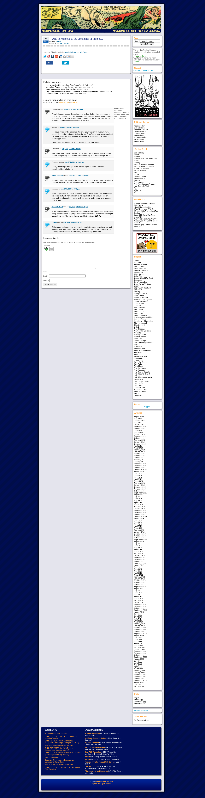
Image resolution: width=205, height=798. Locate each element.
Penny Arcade (139, 349)
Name (46, 272)
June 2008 (138, 663)
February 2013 (139, 553)
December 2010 (140, 604)
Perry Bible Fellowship (142, 350)
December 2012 (140, 557)
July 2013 (138, 544)
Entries (138, 700)
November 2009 (140, 630)
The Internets (64, 43)
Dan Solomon (139, 128)
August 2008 (139, 659)
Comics (137, 157)
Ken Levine (138, 309)
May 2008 (138, 665)
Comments (140, 702)
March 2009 (138, 645)
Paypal (147, 407)
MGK (59, 41)
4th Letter (137, 262)
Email (45, 276)
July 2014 (138, 520)
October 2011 (139, 585)
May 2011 (138, 595)
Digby (136, 286)
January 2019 (139, 442)
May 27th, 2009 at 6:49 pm (70, 189)
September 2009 (140, 634)
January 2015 (139, 509)
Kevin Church (139, 311)
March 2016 (138, 481)
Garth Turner (139, 296)
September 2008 (140, 657)
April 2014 (138, 526)
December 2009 (140, 628)
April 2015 (138, 503)
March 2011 (138, 598)
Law (135, 172)
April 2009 (138, 643)
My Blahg (137, 333)
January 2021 (139, 424)
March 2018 (138, 448)
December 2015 (140, 487)
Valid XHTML (96, 783)
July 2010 (138, 614)
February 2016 (139, 483)
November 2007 (140, 677)
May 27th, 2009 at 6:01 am (71, 149)
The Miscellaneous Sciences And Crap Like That (145, 185)
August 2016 (139, 471)
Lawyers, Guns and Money (144, 317)
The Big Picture (140, 368)
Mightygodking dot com (104, 781)
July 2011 (137, 591)
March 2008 (138, 669)
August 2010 (139, 612)
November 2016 (140, 466)
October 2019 (139, 438)
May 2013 (138, 548)
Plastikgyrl (138, 352)
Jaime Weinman (140, 132)
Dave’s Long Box (140, 282)
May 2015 (138, 501)
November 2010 (140, 606)
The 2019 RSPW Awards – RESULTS (59, 765)
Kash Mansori (139, 307)
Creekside (138, 280)
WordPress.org (139, 704)
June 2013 (138, 546)
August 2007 (139, 683)
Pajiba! (136, 345)
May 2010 (138, 618)
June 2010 (138, 616)
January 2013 (139, 555)
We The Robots (140, 392)
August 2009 (139, 636)
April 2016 (138, 479)
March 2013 (138, 552)
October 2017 (139, 458)
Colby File (138, 276)
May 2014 (138, 524)
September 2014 (140, 516)
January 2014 (139, 532)
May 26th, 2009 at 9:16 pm (73, 109)
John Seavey (139, 304)
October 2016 (139, 467)
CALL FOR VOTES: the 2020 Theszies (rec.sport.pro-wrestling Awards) (59, 749)
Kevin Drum (138, 313)
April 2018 (138, 446)
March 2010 (138, 622)
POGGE (137, 354)
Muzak (136, 174)
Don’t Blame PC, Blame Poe (57, 93)
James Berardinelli (141, 302)
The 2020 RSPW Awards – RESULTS (59, 745)
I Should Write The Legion (144, 167)
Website (46, 280)
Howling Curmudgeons (143, 300)
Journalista (138, 305)
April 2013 (138, 550)
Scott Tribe (138, 364)
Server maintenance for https (56, 734)
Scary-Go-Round (140, 362)
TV (135, 188)
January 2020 (139, 434)
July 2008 (138, 661)
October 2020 (139, 428)
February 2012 (139, 577)
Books (136, 155)
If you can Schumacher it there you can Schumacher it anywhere (59, 761)
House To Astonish (141, 298)
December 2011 (140, 581)
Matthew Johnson (141, 138)
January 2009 (139, 649)
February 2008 (139, 671)
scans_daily (138, 360)
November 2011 (140, 583)
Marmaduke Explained (142, 331)
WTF (136, 192)
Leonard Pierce (140, 319)
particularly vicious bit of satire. (76, 52)
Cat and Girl (138, 272)
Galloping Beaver (140, 294)
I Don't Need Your (144, 209)
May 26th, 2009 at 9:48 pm (69, 127)
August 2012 (139, 565)
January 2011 (139, 602)
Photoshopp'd (139, 178)
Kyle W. (54, 222)
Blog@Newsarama (141, 270)
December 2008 (140, 651)
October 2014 (139, 514)
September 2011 (140, 587)
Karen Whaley (139, 136)
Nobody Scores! (140, 335)
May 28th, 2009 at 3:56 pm (72, 222)
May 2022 (138, 419)
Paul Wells (138, 347)
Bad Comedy (139, 153)
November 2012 (140, 559)
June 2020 (138, 430)
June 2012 (138, 569)
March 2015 (138, 505)
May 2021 (138, 423)
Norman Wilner (140, 337)
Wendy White (139, 142)
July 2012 (138, 567)
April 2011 (138, 596)
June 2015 (138, 499)
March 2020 (138, 432)
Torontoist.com (139, 388)
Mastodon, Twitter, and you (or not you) (61, 87)
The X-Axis (138, 386)
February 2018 (139, 450)
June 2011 (138, 593)
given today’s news (52, 757)
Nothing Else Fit (140, 176)
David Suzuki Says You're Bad (145, 159)
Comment (46, 246)
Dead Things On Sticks (142, 284)
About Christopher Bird (142, 207)
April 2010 (138, 620)
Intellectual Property (141, 169)
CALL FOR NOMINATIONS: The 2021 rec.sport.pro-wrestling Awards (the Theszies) (62, 742)
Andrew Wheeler (140, 264)
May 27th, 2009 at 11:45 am (74, 162)
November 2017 (140, 456)
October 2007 (139, 679)
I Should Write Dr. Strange (144, 165)
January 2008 (139, 673)
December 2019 (140, 436)
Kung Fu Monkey (140, 315)
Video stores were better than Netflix (60, 89)
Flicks (136, 161)
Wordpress (106, 785)
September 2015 (140, 493)
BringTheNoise (57, 175)
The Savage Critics (141, 382)
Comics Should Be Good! (143, 278)
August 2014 (139, 518)
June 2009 (138, 639)
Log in (136, 698)
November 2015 (140, 489)
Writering (137, 190)
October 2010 (139, 608)
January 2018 (139, 452)
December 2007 (140, 675)
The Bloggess (139, 370)
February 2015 (139, 507)
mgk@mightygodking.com (143, 70)
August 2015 (139, 495)
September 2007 (140, 681)
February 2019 (139, 440)
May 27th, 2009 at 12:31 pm (79, 175)
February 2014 (139, 530)
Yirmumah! (138, 395)
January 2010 (139, 626)
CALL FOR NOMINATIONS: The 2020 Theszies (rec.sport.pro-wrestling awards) (62, 754)
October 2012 (139, 561)
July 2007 (138, 684)
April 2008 (138, 667)
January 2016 (139, 485)
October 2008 (139, 655)
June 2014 (138, 522)
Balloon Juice (139, 266)
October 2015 (139, 491)
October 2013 (139, 538)
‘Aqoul (136, 261)
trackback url (76, 102)
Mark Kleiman (139, 329)
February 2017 (139, 460)
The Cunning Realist (142, 374)
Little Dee (137, 327)
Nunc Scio (138, 339)
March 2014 (138, 528)
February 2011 (139, 600)
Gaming (137, 163)
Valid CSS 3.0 (106, 783)
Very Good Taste (140, 390)
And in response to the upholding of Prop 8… (77, 38)
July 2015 (138, 497)
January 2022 (139, 421)
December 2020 (140, 426)
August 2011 (139, 589)
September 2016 (140, 469)
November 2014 (140, 512)
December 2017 (140, 454)
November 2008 (140, 653)
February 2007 (139, 686)
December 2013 (140, 534)
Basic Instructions (140, 268)
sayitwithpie (138, 358)
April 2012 (138, 573)
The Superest (139, 384)
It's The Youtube (140, 170)
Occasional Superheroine (144, 343)
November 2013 (140, 536)
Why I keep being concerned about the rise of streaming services (72, 91)
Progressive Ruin (140, 356)
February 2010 (139, 624)
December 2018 (140, 444)
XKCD (136, 393)
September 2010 (140, 610)
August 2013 (139, 542)
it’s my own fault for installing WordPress (62, 85)
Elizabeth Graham (141, 130)
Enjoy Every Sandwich (142, 288)
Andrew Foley (139, 126)
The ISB (137, 376)
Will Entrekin (139, 140)
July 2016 (138, 473)
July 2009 (138, 638)
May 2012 (138, 571)
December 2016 (140, 464)
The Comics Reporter (142, 372)
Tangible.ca (138, 366)
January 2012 (139, 579)
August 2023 (139, 417)
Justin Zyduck (139, 134)
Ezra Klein (138, 290)
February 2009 (139, 647)
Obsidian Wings (140, 341)
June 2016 (138, 475)
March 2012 (138, 575)
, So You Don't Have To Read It (146, 221)
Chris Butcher (139, 274)
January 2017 (139, 462)
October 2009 (139, 632)
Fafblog (137, 292)
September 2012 (140, 563)
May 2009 (138, 641)
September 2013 (140, 540)
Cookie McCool (57, 207)
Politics (137, 180)
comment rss (64, 102)
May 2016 (138, 477)
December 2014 (140, 510)
